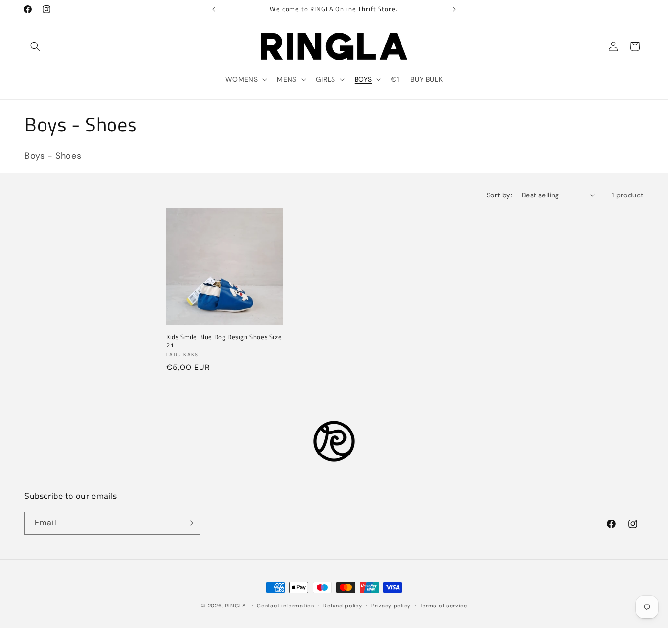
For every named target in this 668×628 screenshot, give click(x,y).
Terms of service (443, 605)
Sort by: (499, 195)
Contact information (285, 605)
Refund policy (342, 605)
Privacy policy (391, 605)
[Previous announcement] (213, 9)
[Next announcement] (454, 9)
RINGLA (235, 605)
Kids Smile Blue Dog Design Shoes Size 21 (224, 341)
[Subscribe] (189, 523)
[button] (35, 46)
